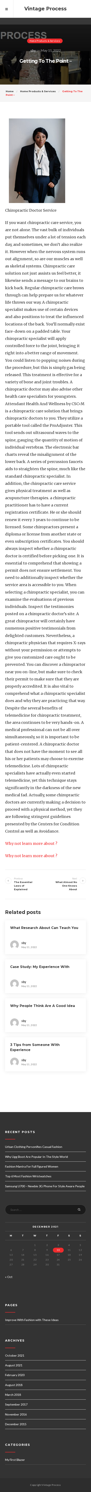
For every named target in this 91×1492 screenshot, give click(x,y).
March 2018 (13, 1394)
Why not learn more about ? (31, 843)
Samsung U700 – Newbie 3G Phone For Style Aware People (45, 1186)
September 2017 (16, 1404)
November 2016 (16, 1414)
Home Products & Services (45, 40)
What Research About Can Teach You (44, 928)
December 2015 (15, 1424)
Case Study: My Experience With (39, 967)
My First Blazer (15, 1459)
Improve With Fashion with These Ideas (32, 1320)
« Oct (8, 1277)
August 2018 (13, 1385)
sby (33, 50)
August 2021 (13, 1365)
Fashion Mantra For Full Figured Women (31, 1166)
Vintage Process (45, 9)
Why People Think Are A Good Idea (42, 1006)
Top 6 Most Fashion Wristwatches (28, 1176)
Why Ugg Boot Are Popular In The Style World (36, 1156)
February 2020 (15, 1375)
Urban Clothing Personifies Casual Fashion (33, 1147)
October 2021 (14, 1355)
